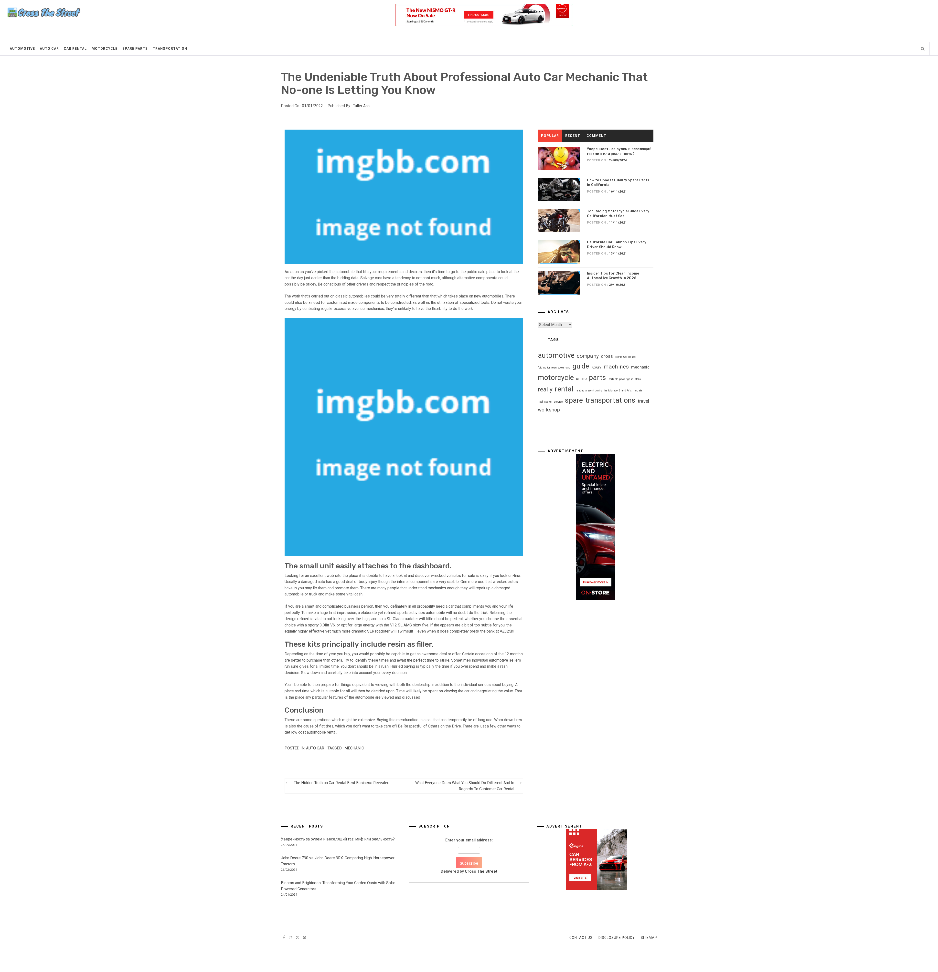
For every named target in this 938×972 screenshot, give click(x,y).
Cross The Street (481, 871)
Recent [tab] (572, 136)
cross (607, 356)
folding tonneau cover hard (554, 367)
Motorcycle (104, 49)
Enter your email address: (469, 856)
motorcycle (556, 377)
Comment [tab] (596, 136)
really (545, 389)
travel (643, 401)
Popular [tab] (550, 136)
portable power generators (624, 379)
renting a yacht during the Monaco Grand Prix (603, 390)
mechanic (354, 748)
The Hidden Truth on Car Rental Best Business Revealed (341, 782)
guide (581, 366)
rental (564, 389)
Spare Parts (135, 49)
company (588, 356)
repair (638, 390)
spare (574, 400)
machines (616, 366)
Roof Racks (545, 401)
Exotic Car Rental (625, 356)
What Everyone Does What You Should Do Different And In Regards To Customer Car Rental (464, 785)
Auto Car (49, 49)
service (558, 401)
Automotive (22, 49)
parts (597, 377)
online (581, 378)
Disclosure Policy (616, 938)
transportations (610, 400)
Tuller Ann (361, 105)
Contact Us (581, 938)
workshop (549, 410)
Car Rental (75, 49)
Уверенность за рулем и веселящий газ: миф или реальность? (338, 839)
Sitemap (649, 938)
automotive (556, 355)
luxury (596, 367)
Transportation (170, 49)
